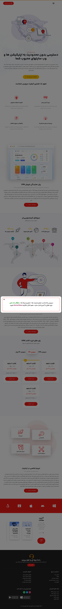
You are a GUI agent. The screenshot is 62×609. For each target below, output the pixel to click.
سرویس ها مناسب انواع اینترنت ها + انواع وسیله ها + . (31, 303)
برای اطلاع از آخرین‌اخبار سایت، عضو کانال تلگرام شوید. (31, 305)
